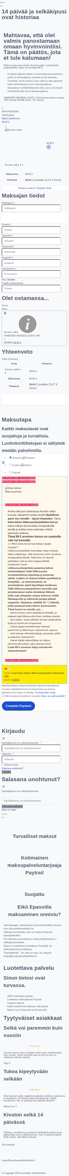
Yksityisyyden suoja (45, 692)
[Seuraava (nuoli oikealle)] (3, 817)
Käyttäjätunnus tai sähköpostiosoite (21, 743)
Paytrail (16, 472)
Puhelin (12, 283)
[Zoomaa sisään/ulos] (0, 2)
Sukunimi (7, 235)
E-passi (16, 465)
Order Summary (10, 359)
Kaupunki (7, 257)
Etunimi (6, 224)
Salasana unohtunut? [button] (12, 768)
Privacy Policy (9, 1166)
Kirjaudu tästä (44, 188)
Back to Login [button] (9, 809)
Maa (5, 279)
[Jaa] (3, 2)
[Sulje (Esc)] (4, 2)
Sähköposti (8, 203)
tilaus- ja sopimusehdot (53, 696)
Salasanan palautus (12, 806)
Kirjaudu (6, 771)
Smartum (17, 458)
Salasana (8, 754)
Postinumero (9, 268)
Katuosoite (8, 246)
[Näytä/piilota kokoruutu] (1, 2)
